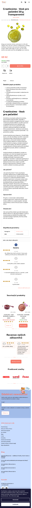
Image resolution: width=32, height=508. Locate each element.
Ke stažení (3, 432)
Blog (2, 434)
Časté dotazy (4, 427)
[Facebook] (3, 488)
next (29, 306)
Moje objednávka (5, 445)
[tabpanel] (6, 377)
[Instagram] (6, 488)
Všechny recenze (16, 361)
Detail (7, 325)
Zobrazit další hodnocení (24, 288)
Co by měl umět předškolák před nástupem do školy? (14, 460)
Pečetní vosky (19, 231)
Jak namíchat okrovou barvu (8, 467)
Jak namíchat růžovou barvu (8, 464)
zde (18, 496)
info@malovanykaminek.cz (7, 483)
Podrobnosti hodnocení (24, 20)
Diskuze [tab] (12, 80)
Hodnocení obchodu (6, 440)
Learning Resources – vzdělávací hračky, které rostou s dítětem (15, 456)
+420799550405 (4, 485)
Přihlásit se (5, 413)
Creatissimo (16, 17)
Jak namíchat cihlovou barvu (8, 471)
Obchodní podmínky (6, 441)
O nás (2, 436)
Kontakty (3, 438)
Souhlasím (15, 504)
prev (2, 306)
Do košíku (21, 66)
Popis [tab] (4, 80)
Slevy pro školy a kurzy (6, 428)
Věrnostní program (5, 430)
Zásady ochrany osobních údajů (8, 443)
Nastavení (15, 499)
